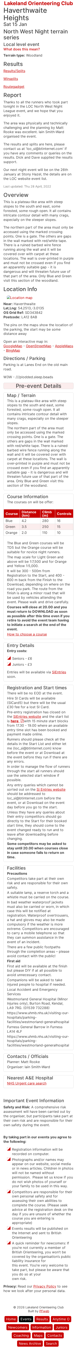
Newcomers (17, 1327)
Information (41, 1327)
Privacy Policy (44, 1286)
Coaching (21, 1335)
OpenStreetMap (38, 346)
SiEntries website (27, 716)
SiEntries (59, 672)
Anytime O (61, 1319)
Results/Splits (14, 71)
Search (51, 1343)
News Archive (30, 1343)
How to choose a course (27, 634)
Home (11, 1319)
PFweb (44, 1311)
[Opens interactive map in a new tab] (20, 298)
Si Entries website (51, 789)
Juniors (61, 1327)
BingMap (13, 350)
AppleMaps (64, 346)
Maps (38, 1335)
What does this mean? (21, 49)
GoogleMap (12, 346)
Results (42, 1319)
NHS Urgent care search (26, 1083)
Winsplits (10, 79)
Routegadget (13, 86)
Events (26, 1319)
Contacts (54, 1335)
